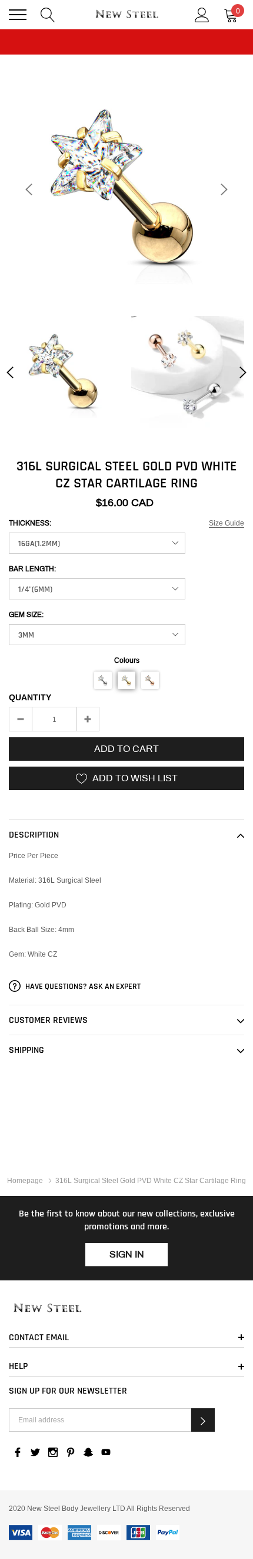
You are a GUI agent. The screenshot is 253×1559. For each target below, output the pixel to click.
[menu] (17, 14)
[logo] (126, 15)
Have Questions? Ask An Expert (82, 986)
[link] (65, 372)
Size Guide (226, 522)
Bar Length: (32, 569)
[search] (48, 14)
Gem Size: (26, 615)
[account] (202, 14)
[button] (103, 680)
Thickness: (30, 523)
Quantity (30, 697)
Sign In (126, 1254)
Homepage (25, 1180)
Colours (126, 660)
